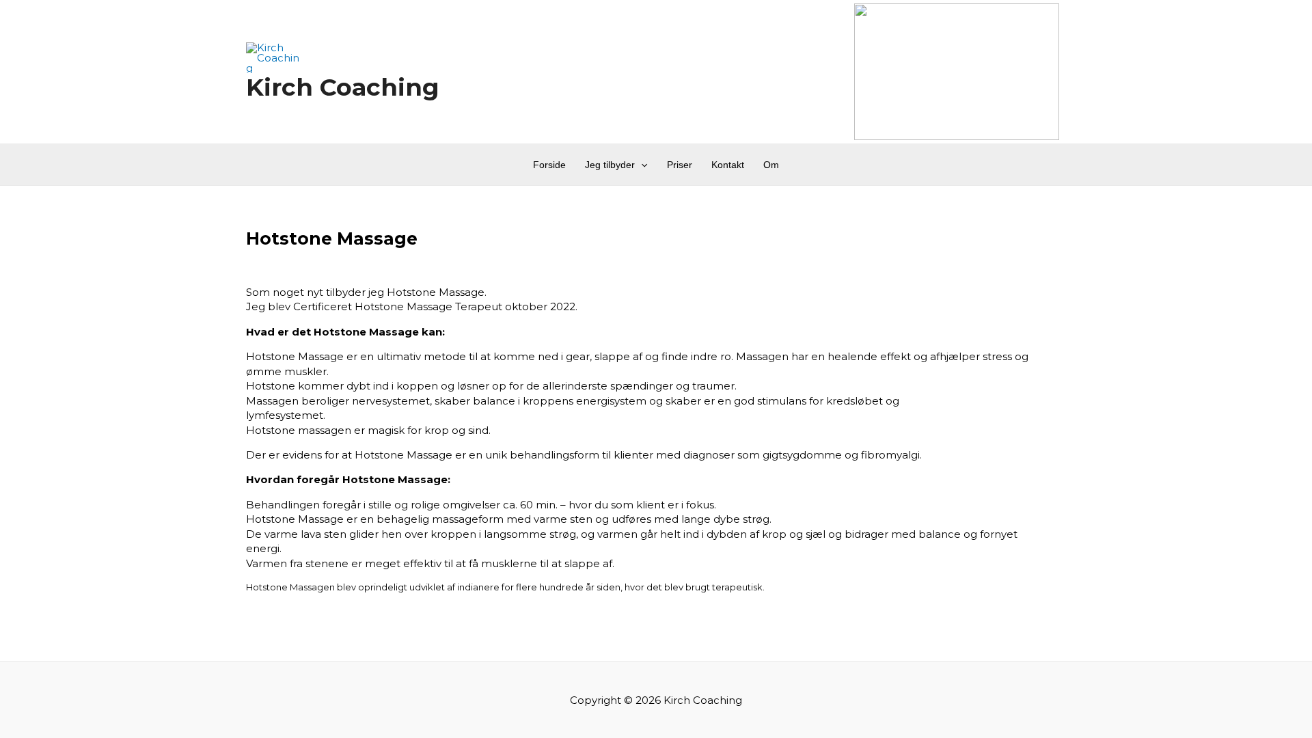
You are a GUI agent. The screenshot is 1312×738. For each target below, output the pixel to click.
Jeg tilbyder (610, 164)
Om (771, 164)
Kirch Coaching (342, 87)
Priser (679, 164)
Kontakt (727, 164)
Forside (549, 164)
